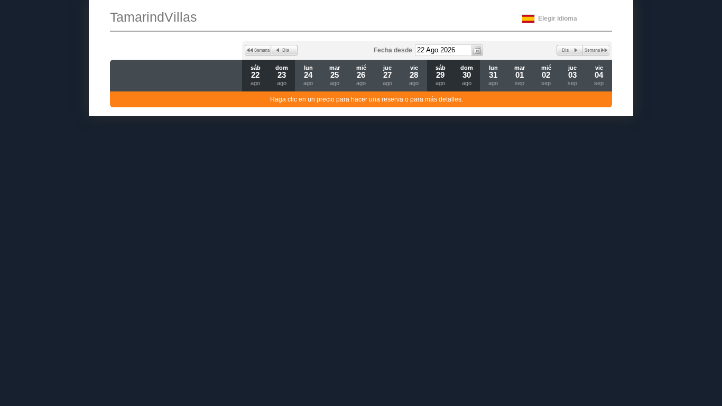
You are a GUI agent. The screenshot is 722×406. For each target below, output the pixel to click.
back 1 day (284, 50)
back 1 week (258, 50)
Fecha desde (393, 50)
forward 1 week (596, 50)
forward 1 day (570, 50)
